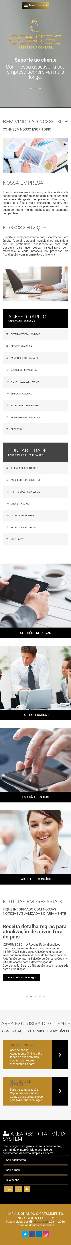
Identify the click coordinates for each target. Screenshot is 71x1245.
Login (8, 1189)
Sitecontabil (40, 1221)
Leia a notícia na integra (21, 977)
